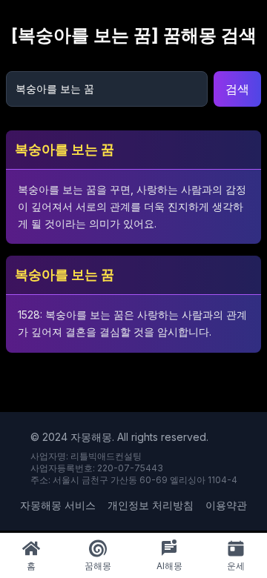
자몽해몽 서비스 (58, 505)
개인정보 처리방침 (151, 505)
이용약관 (226, 505)
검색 (237, 89)
